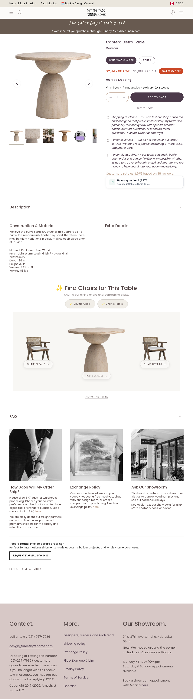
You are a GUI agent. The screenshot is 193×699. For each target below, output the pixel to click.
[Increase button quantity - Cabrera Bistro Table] (124, 97)
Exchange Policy (75, 652)
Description (20, 207)
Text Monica (49, 3)
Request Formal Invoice (30, 555)
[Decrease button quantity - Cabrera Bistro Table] (110, 97)
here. (145, 685)
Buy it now (145, 108)
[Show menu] (11, 12)
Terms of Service (76, 677)
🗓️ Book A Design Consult (77, 3)
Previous (17, 83)
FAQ (13, 416)
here (38, 511)
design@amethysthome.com (31, 646)
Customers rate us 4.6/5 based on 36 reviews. (140, 173)
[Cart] (181, 12)
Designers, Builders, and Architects (89, 635)
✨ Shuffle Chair (80, 304)
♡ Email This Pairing (96, 396)
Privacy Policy (74, 669)
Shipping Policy (75, 643)
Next (89, 83)
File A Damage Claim (79, 660)
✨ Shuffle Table (112, 304)
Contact (70, 686)
